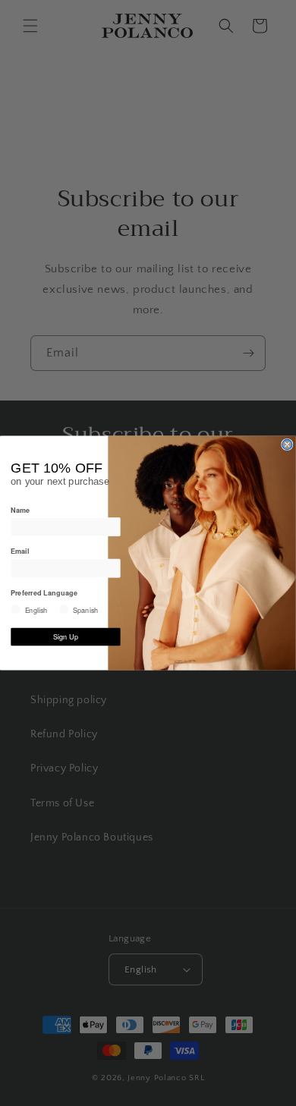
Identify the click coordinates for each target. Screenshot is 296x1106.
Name (20, 509)
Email (20, 551)
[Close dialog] (287, 445)
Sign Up (65, 637)
